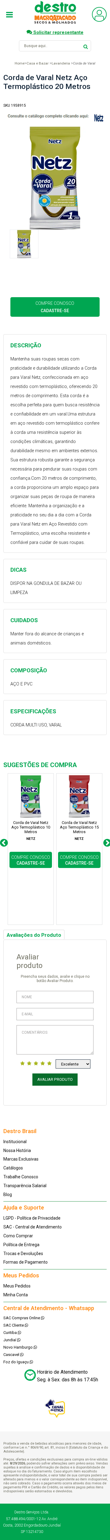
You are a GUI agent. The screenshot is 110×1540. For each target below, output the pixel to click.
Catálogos (13, 1167)
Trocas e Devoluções (23, 1253)
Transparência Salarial (24, 1185)
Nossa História (17, 1150)
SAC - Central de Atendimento (32, 1226)
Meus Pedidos (17, 1285)
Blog (7, 1194)
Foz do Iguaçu (16, 1362)
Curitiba (10, 1332)
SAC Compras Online (22, 1318)
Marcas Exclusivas (20, 1159)
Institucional (15, 1141)
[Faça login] (99, 20)
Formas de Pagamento (25, 1262)
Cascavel (11, 1354)
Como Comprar (18, 1235)
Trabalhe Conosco (20, 1176)
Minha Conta (15, 1294)
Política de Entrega (21, 1244)
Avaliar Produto (55, 1079)
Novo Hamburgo (18, 1347)
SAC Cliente (14, 1325)
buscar (85, 45)
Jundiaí (10, 1340)
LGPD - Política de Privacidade (32, 1218)
